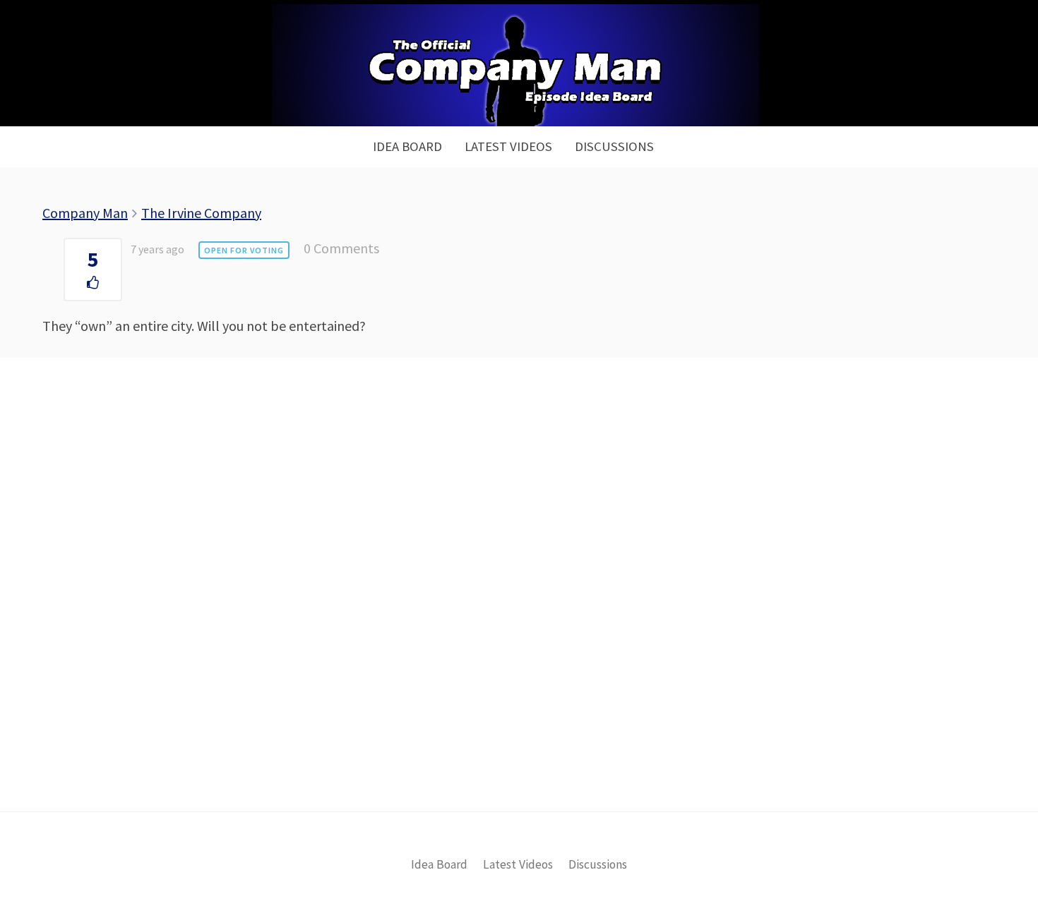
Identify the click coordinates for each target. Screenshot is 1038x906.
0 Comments (341, 248)
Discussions (614, 146)
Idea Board (407, 146)
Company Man (85, 213)
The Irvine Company (201, 213)
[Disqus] (519, 608)
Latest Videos (508, 146)
